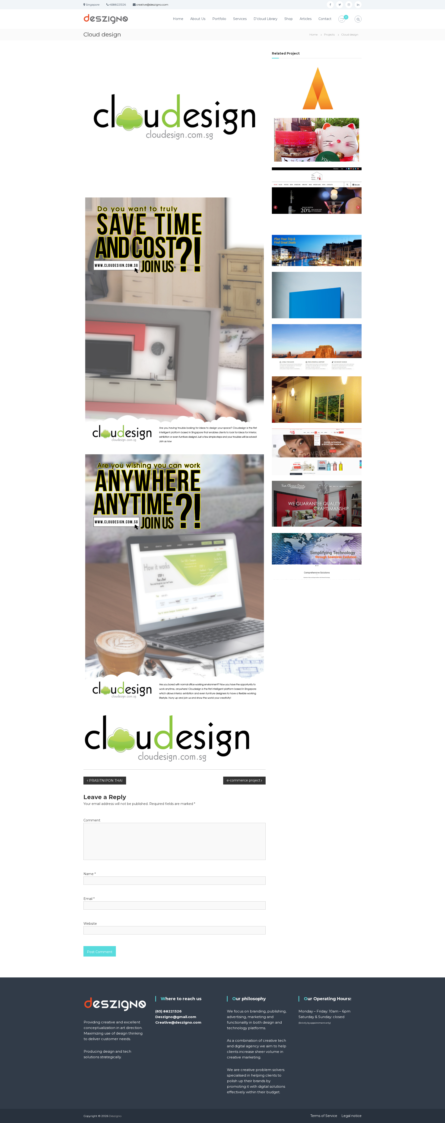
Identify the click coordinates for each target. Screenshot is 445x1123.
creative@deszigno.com (152, 4)
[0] (342, 19)
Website (90, 923)
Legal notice (351, 1116)
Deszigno (115, 1116)
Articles (306, 19)
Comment (91, 820)
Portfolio (219, 19)
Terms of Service (323, 1116)
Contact (324, 19)
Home (178, 19)
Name (89, 874)
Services (240, 19)
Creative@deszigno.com (178, 1022)
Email (89, 899)
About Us (197, 19)
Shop (288, 19)
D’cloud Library (265, 19)
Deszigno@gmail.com (175, 1017)
